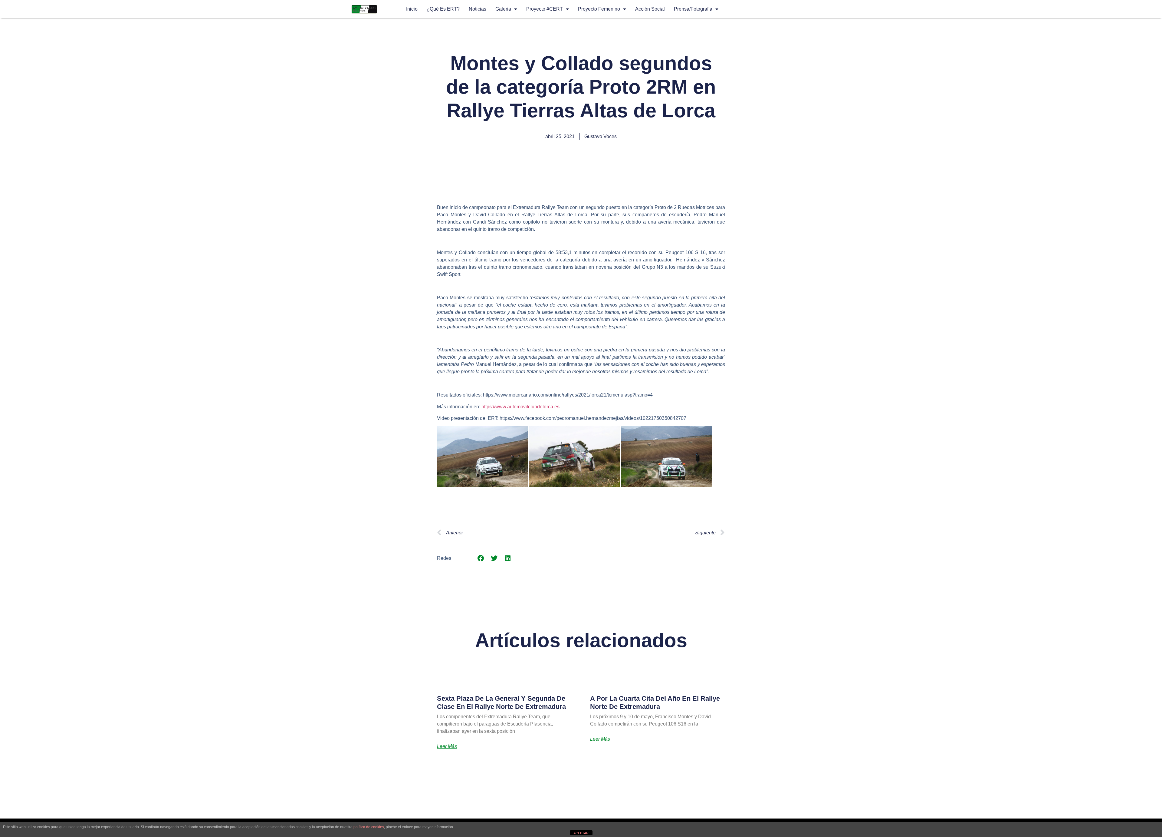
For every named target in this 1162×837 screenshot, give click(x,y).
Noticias (477, 9)
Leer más (447, 746)
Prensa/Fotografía (693, 9)
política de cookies (368, 827)
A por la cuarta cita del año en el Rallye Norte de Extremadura (655, 702)
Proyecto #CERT (544, 9)
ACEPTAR (581, 833)
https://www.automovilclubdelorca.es (520, 406)
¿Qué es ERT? (443, 9)
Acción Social (650, 9)
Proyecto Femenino (599, 9)
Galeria (503, 9)
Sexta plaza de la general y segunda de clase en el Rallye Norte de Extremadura (501, 702)
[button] (480, 558)
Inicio (412, 9)
